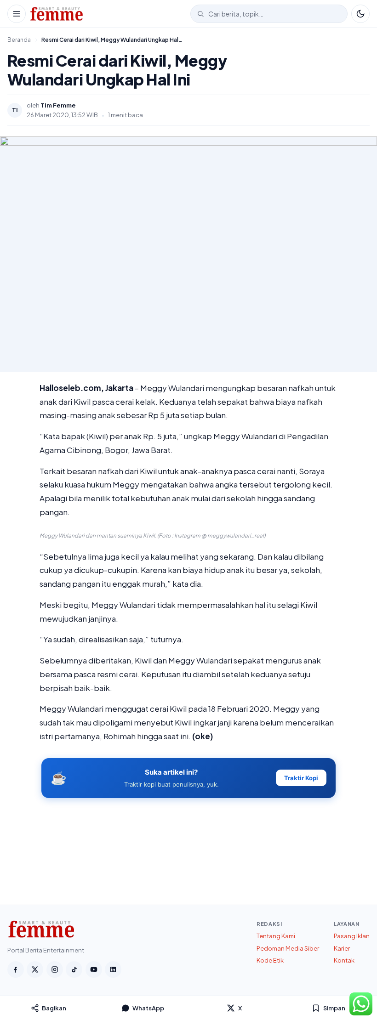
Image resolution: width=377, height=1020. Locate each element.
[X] (35, 969)
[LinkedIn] (113, 969)
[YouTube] (94, 969)
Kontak (344, 960)
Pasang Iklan (352, 936)
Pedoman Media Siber (288, 948)
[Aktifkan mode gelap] (360, 14)
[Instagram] (54, 969)
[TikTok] (74, 969)
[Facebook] (15, 969)
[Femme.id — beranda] (108, 13)
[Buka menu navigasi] (16, 14)
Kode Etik (270, 960)
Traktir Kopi (301, 778)
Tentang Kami (276, 936)
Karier (342, 948)
